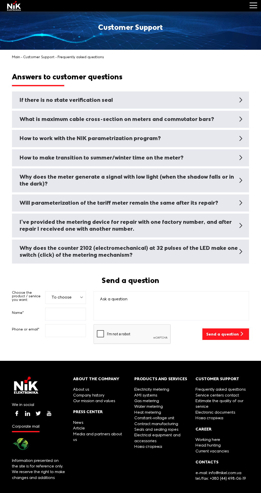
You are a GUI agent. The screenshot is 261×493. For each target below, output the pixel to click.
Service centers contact (217, 395)
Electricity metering (151, 389)
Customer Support (39, 57)
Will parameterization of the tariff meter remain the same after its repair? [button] (119, 202)
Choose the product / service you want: (26, 296)
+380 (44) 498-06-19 (227, 478)
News (78, 423)
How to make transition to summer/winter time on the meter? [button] (102, 157)
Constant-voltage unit (154, 418)
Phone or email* (26, 329)
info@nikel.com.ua (225, 473)
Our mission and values (94, 401)
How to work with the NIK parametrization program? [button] (90, 138)
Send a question (222, 334)
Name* (18, 313)
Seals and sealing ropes (156, 430)
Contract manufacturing (156, 424)
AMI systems (145, 395)
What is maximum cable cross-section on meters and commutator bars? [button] (117, 119)
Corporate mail (26, 426)
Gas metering (146, 401)
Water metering (148, 407)
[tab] (130, 100)
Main (16, 57)
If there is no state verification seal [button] (66, 99)
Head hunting (208, 445)
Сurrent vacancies (212, 451)
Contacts (206, 462)
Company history (89, 395)
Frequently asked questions (81, 57)
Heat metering (147, 412)
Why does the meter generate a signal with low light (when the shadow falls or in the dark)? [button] (127, 180)
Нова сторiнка (148, 447)
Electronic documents (215, 412)
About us (81, 389)
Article (79, 428)
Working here (207, 440)
